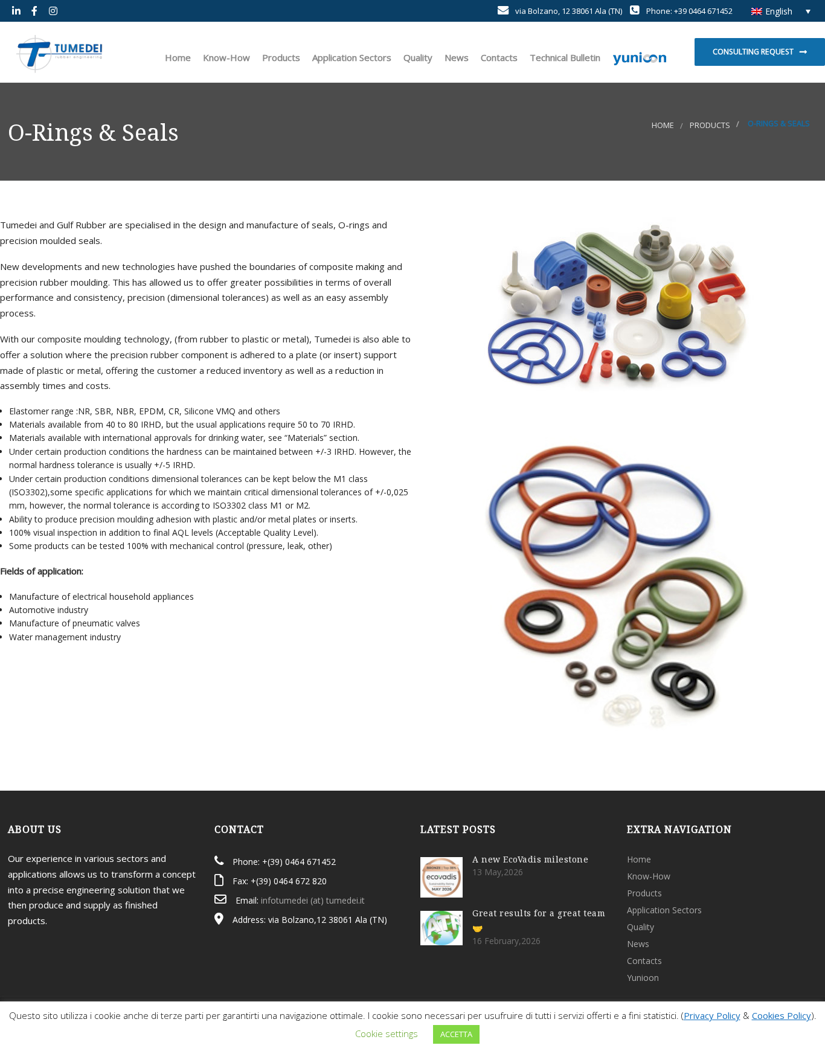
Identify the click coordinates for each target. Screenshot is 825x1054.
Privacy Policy (712, 1015)
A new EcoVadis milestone (530, 859)
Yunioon (643, 977)
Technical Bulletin (563, 57)
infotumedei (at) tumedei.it (313, 900)
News (455, 57)
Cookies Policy (781, 1015)
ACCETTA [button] (456, 1034)
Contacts (498, 57)
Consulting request (753, 52)
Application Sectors (350, 57)
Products (280, 57)
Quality (416, 57)
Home (176, 57)
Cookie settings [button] (386, 1033)
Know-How (225, 57)
